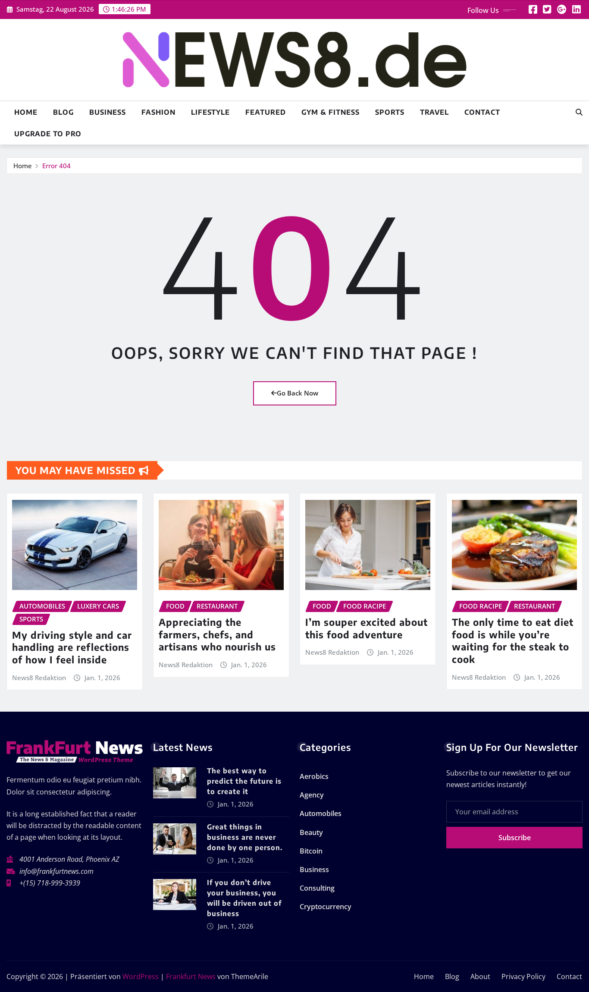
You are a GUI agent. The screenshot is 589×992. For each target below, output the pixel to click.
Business (107, 112)
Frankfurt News (191, 976)
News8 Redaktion (39, 677)
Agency (312, 795)
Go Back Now (297, 393)
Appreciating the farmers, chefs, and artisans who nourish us (217, 634)
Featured (265, 112)
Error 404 (56, 165)
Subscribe (514, 837)
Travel (434, 112)
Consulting (317, 888)
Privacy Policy (523, 976)
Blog (63, 112)
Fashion (158, 112)
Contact (482, 112)
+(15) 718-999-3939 (49, 883)
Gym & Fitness (330, 112)
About (480, 976)
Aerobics (314, 776)
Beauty (311, 832)
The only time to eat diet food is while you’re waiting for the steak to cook (512, 640)
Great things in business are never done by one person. (244, 837)
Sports (389, 112)
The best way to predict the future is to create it (244, 781)
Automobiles (320, 813)
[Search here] (579, 112)
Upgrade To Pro (47, 133)
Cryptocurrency (325, 906)
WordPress (140, 976)
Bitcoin (311, 851)
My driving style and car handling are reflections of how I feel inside (72, 647)
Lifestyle (210, 112)
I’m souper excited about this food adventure (366, 628)
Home (26, 112)
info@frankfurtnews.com (56, 871)
